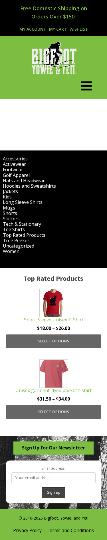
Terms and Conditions (70, 530)
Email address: (53, 468)
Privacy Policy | (30, 530)
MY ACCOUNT (32, 29)
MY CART (58, 29)
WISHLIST (79, 29)
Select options (53, 341)
